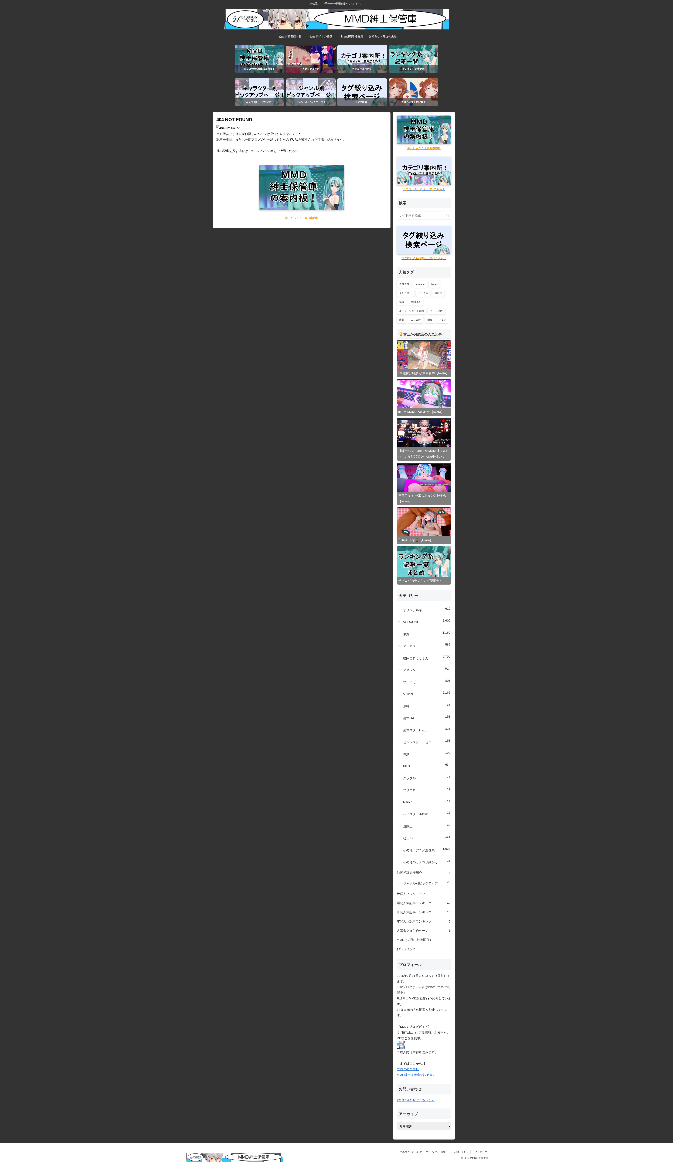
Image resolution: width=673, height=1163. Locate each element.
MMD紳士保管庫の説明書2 (415, 1075)
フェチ (442, 319)
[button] (447, 215)
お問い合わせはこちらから (416, 1100)
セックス (423, 292)
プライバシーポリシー (438, 1152)
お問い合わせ (461, 1152)
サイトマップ (479, 1152)
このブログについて (411, 1152)
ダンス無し (405, 292)
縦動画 (438, 292)
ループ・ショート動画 (411, 310)
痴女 (429, 319)
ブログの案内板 (408, 1069)
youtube (420, 284)
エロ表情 (416, 319)
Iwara (434, 284)
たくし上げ (436, 310)
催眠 (401, 301)
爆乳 (401, 319)
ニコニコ (404, 284)
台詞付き (416, 301)
